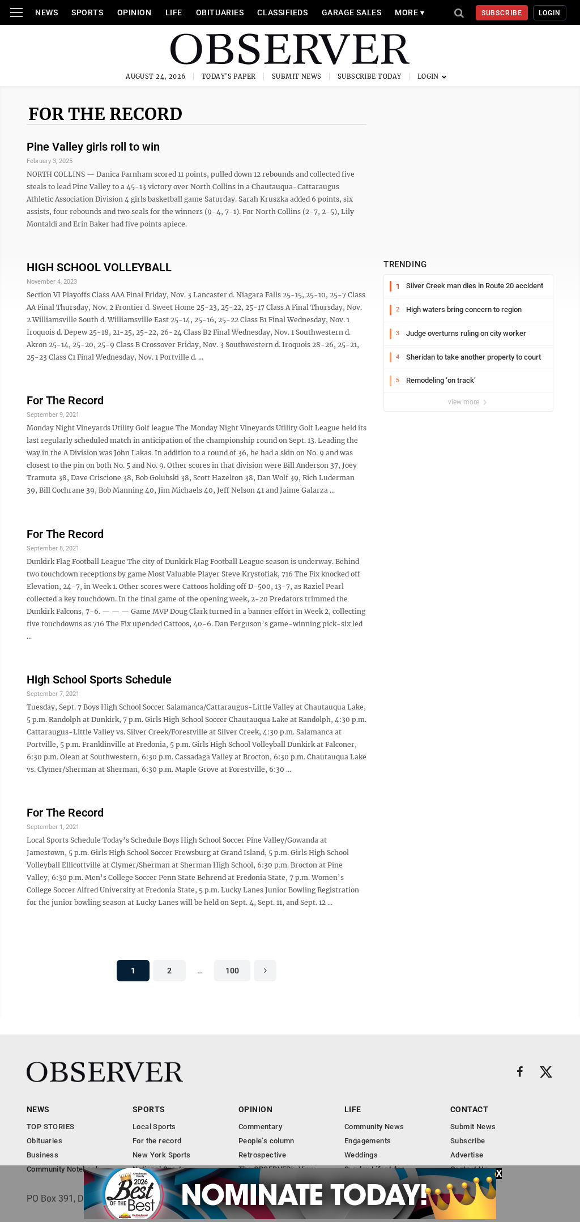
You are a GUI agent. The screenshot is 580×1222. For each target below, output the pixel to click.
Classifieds (282, 12)
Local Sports (154, 1126)
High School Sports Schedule (99, 679)
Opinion (134, 12)
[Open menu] (16, 12)
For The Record (65, 400)
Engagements (367, 1140)
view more (464, 402)
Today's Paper (229, 76)
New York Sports (162, 1155)
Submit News (297, 76)
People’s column (266, 1140)
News (46, 12)
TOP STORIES (50, 1126)
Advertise (467, 1155)
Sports (87, 12)
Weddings (361, 1155)
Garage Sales (352, 12)
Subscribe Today (370, 76)
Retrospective (262, 1155)
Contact (469, 1109)
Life (173, 12)
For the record (105, 114)
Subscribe (502, 13)
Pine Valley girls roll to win (93, 146)
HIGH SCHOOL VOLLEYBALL (99, 267)
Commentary (260, 1126)
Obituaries (220, 12)
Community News (374, 1126)
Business (42, 1155)
